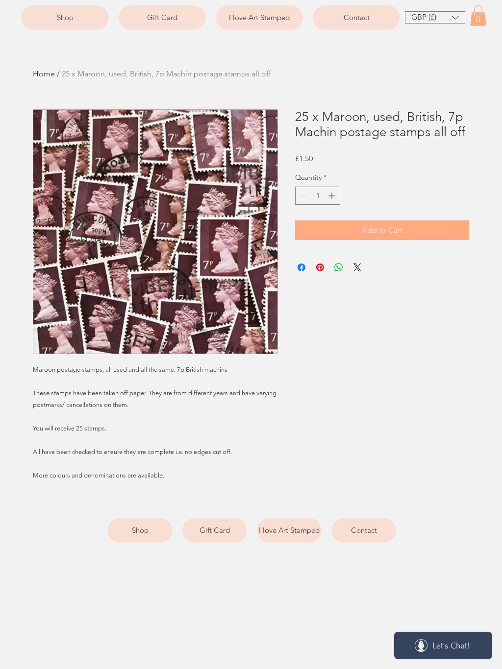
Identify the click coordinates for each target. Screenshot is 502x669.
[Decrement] (303, 195)
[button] (435, 17)
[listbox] (435, 17)
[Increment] (332, 195)
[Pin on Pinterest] (320, 267)
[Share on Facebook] (301, 267)
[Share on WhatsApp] (339, 267)
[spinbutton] (317, 195)
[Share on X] (357, 267)
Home (44, 73)
